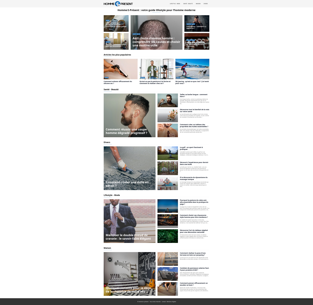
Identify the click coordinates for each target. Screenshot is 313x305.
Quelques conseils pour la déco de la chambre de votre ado (128, 289)
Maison (198, 3)
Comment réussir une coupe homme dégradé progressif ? (126, 131)
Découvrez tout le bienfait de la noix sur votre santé (194, 110)
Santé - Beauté (188, 3)
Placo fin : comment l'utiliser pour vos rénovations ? (116, 45)
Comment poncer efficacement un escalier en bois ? (194, 284)
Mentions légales (171, 301)
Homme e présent (144, 301)
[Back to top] (308, 300)
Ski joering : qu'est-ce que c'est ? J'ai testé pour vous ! (192, 82)
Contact (164, 301)
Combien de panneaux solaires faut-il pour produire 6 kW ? (194, 269)
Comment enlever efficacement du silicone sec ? (118, 82)
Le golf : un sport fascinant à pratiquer (191, 148)
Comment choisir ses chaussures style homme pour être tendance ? (194, 216)
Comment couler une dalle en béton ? (127, 184)
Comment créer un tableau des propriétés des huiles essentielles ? (194, 125)
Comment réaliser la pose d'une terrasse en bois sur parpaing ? (193, 254)
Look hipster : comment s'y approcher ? (196, 27)
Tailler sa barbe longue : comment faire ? (193, 95)
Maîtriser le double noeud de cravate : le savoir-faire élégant (128, 237)
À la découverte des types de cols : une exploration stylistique (195, 44)
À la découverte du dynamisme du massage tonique (194, 178)
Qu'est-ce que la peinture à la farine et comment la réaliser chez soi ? (155, 82)
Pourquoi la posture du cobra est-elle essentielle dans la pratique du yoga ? (194, 202)
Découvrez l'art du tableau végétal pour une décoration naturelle (194, 231)
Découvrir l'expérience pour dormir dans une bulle (194, 163)
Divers (206, 3)
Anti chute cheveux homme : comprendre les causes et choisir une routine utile (156, 41)
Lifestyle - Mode (175, 3)
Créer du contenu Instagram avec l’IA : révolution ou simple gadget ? (116, 25)
